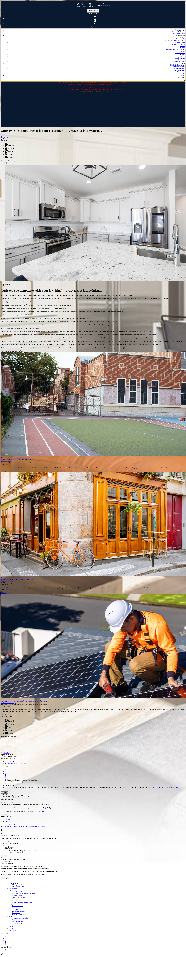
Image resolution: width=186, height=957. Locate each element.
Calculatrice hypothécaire (177, 65)
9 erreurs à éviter (180, 53)
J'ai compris (5, 814)
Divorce (182, 47)
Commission (181, 60)
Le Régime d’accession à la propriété (174, 40)
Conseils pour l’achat (178, 39)
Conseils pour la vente (178, 61)
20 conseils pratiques (179, 58)
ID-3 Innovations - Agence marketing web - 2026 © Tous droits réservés (23, 826)
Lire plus (3, 471)
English (93, 27)
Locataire (182, 46)
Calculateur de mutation (178, 67)
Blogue (183, 75)
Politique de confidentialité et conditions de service (164, 787)
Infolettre (7, 842)
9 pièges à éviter (180, 42)
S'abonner (4, 792)
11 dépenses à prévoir (178, 44)
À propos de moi (180, 30)
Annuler (4, 162)
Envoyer (4, 856)
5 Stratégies (181, 56)
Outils (183, 63)
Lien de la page (9, 785)
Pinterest (10, 151)
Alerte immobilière (179, 70)
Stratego (5, 137)
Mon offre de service (179, 33)
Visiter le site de (9, 825)
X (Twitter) (11, 148)
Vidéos (183, 73)
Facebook (11, 145)
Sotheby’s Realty (6, 753)
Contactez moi (180, 77)
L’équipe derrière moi (178, 32)
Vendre (183, 51)
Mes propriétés (180, 35)
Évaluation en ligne (179, 68)
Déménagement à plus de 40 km (175, 49)
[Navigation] (76, 8)
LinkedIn (10, 154)
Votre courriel (9, 849)
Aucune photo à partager (8, 161)
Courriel (10, 157)
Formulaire (8, 784)
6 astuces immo (93, 10)
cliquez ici (40, 811)
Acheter (182, 37)
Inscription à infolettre (11, 843)
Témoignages (181, 72)
